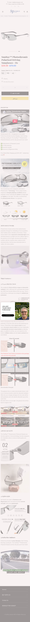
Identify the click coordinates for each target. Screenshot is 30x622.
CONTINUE (7, 315)
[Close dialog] (27, 303)
